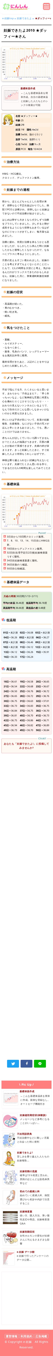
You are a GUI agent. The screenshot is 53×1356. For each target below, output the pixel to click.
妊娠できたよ (24, 18)
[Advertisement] (26, 785)
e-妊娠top (8, 18)
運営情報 (11, 1336)
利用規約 (26, 1336)
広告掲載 (41, 1336)
